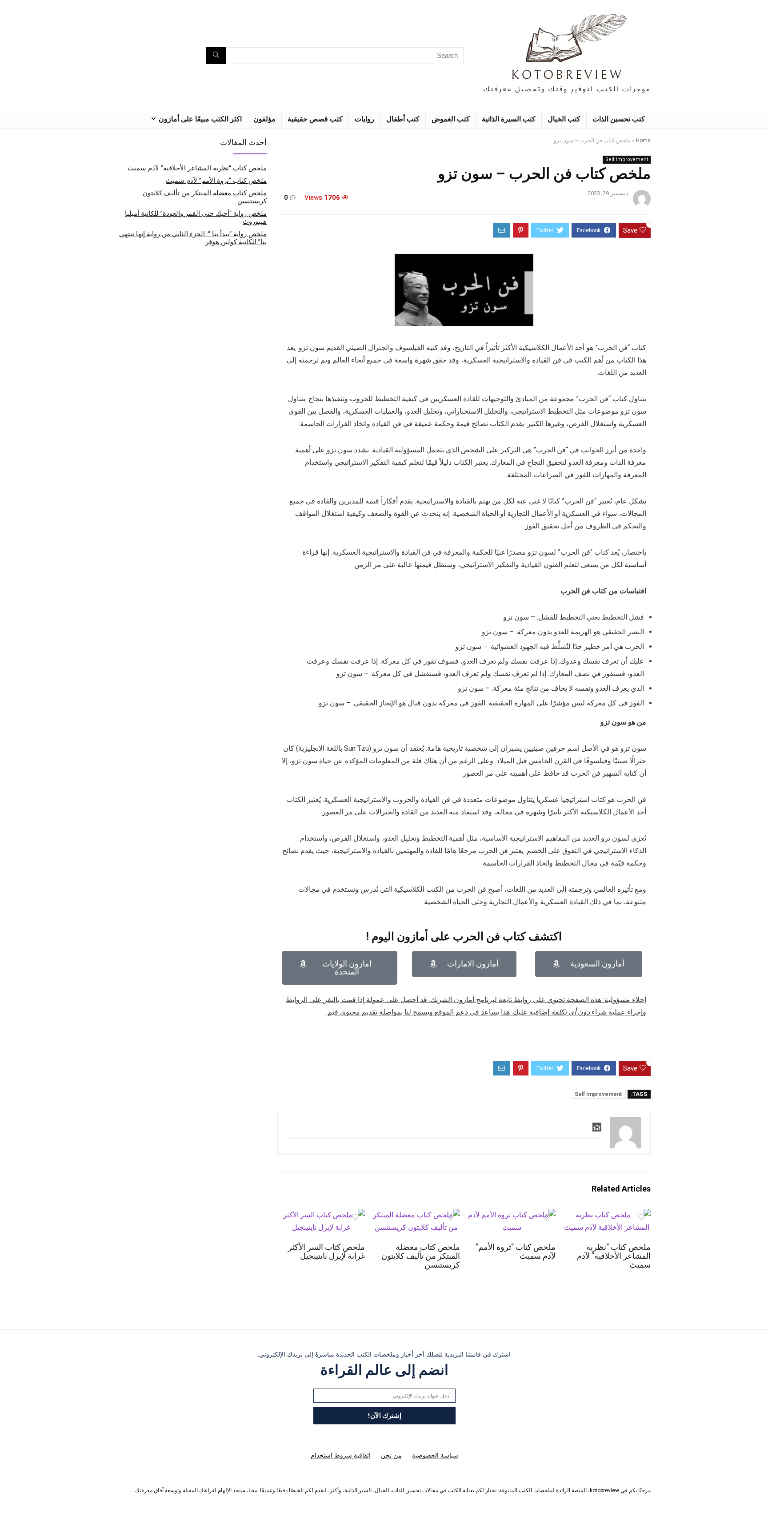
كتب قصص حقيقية (315, 119)
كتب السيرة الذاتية (509, 119)
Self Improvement (626, 159)
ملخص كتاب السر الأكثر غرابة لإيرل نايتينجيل (326, 1251)
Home (643, 140)
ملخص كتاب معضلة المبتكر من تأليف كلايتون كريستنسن (420, 1256)
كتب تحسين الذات (618, 119)
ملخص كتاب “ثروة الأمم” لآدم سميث (216, 181)
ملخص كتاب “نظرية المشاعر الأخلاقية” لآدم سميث (614, 1256)
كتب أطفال (403, 119)
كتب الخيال (564, 119)
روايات (364, 119)
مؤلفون (264, 119)
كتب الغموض (451, 119)
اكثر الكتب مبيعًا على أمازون (200, 119)
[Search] (216, 55)
